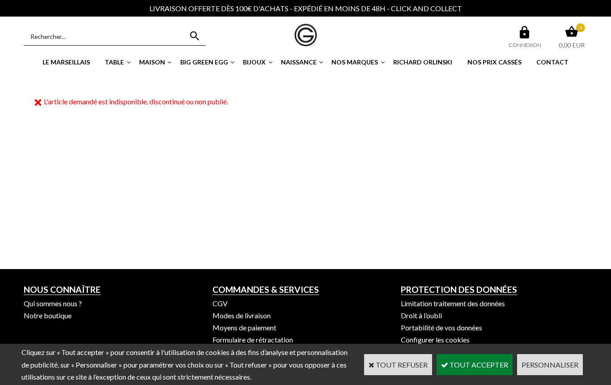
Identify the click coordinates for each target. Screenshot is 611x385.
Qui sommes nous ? (53, 303)
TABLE (114, 62)
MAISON (152, 62)
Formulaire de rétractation (252, 339)
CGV (220, 303)
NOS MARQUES (354, 62)
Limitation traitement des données (453, 303)
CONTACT (552, 62)
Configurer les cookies (435, 339)
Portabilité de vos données (441, 327)
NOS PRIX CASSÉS (494, 62)
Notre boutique (48, 315)
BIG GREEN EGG (204, 62)
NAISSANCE (299, 62)
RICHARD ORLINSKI (422, 62)
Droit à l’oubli (421, 315)
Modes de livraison (241, 315)
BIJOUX (254, 62)
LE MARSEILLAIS (66, 62)
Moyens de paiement (244, 327)
